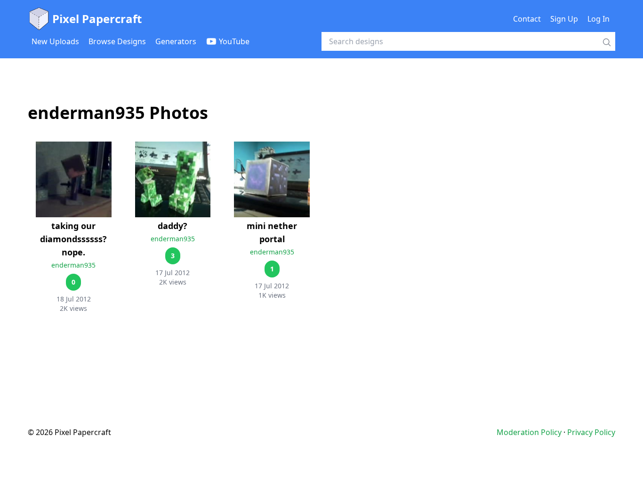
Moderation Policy (529, 432)
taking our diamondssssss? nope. (73, 239)
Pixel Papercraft (97, 18)
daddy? (172, 225)
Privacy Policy (591, 432)
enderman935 (73, 265)
